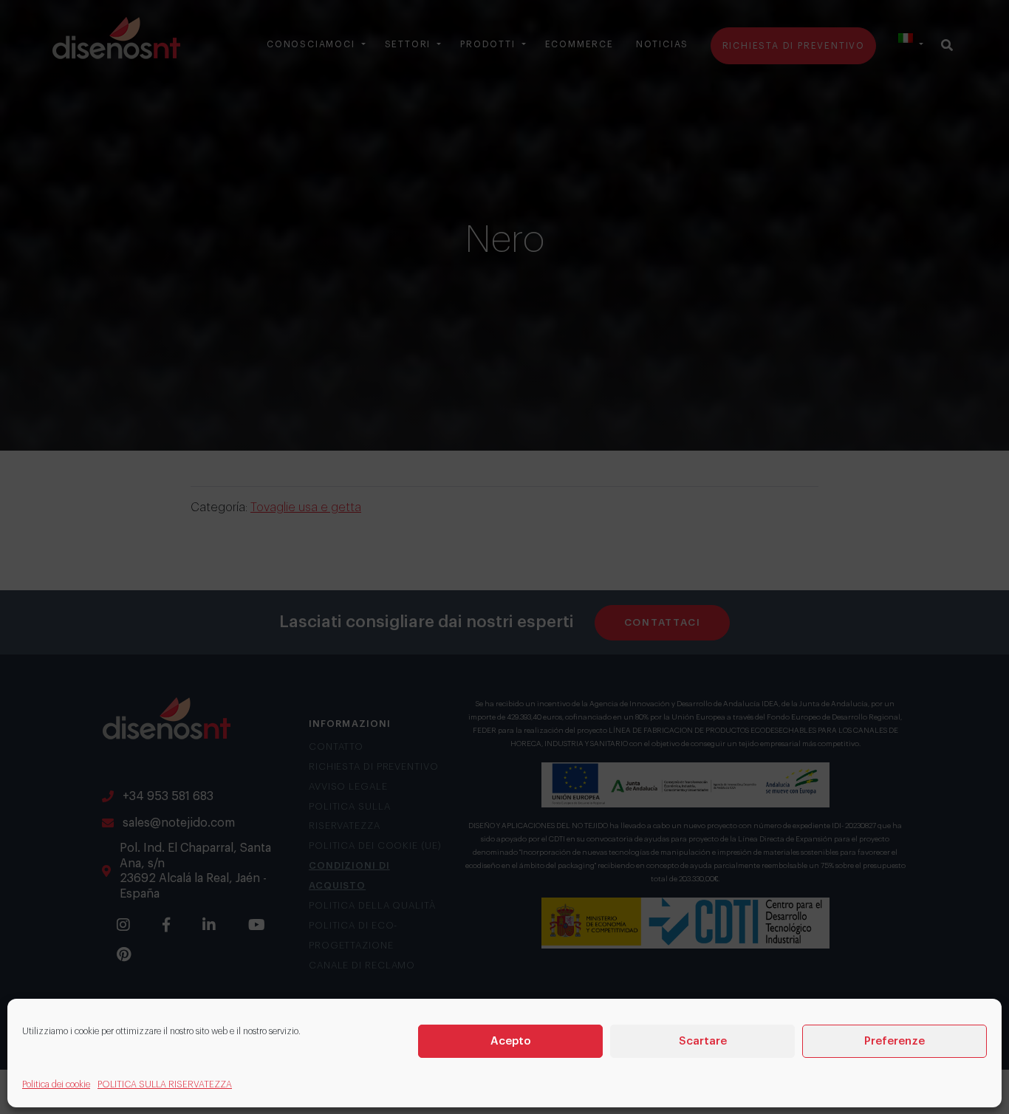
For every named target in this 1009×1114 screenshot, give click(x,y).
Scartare (703, 1040)
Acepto (510, 1040)
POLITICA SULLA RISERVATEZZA (165, 1084)
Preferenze (894, 1040)
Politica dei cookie (56, 1084)
